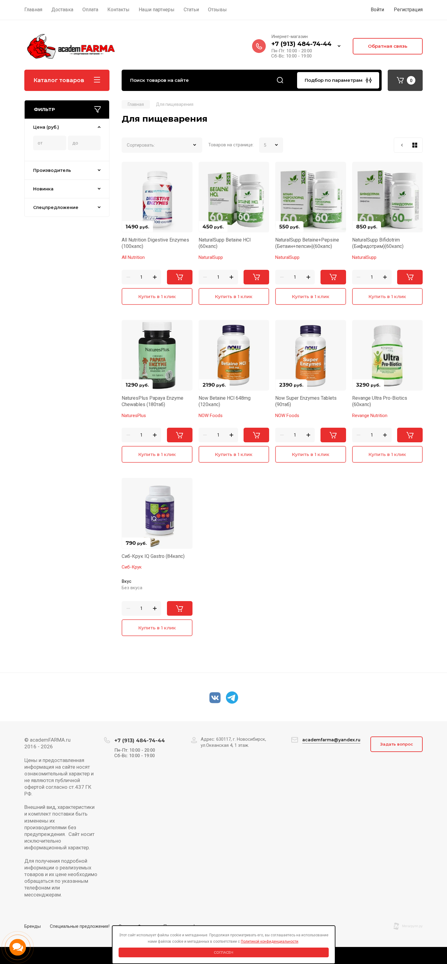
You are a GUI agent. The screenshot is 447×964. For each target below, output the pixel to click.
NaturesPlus (134, 415)
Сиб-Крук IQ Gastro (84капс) (153, 556)
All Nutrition (133, 257)
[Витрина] (414, 145)
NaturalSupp (211, 257)
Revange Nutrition (369, 415)
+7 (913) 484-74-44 (301, 43)
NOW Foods (211, 415)
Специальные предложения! (79, 926)
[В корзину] (179, 277)
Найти (280, 80)
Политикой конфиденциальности (269, 941)
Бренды (32, 926)
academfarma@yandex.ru (331, 740)
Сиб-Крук (132, 567)
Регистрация (408, 9)
